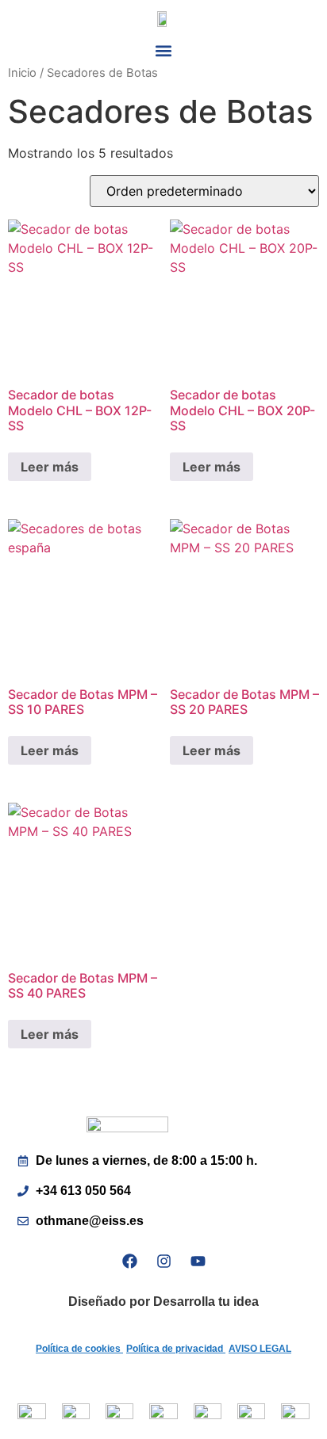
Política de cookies (79, 1348)
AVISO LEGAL (260, 1348)
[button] (164, 51)
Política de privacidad (175, 1348)
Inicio (22, 73)
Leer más (50, 467)
